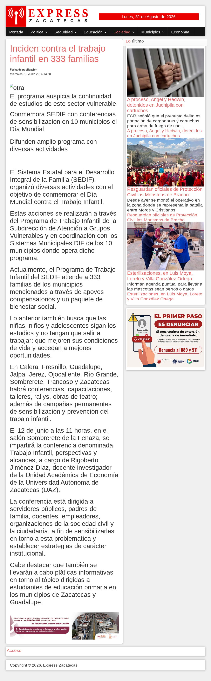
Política (36, 32)
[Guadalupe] (64, 625)
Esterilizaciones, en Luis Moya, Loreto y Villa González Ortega (164, 296)
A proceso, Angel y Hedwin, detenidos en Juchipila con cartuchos (164, 133)
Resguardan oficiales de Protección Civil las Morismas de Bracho (162, 217)
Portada (16, 32)
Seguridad (63, 32)
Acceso (14, 650)
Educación (93, 32)
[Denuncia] (165, 337)
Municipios (150, 32)
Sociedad (122, 32)
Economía (180, 32)
